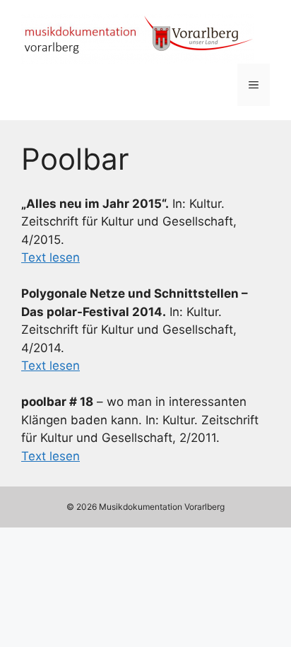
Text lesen (50, 257)
